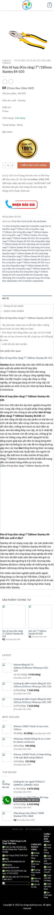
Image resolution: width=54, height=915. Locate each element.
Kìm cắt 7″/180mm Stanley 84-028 (37, 632)
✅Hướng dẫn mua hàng (35, 855)
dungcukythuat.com (10, 868)
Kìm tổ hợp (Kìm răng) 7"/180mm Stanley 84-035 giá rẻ (26, 256)
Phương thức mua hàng (35, 864)
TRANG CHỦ (17, 829)
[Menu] (4, 5)
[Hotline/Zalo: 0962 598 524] (7, 800)
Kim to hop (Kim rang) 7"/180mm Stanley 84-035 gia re (26, 260)
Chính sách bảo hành (47, 886)
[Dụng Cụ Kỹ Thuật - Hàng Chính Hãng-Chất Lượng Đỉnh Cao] (27, 5)
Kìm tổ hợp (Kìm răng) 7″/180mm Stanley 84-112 (26, 358)
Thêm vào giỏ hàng (33, 165)
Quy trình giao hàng (48, 895)
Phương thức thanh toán (35, 872)
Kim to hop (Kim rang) (35, 226)
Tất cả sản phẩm (33, 829)
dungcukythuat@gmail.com (13, 862)
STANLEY (6, 61)
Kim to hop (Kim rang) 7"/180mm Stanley (19, 235)
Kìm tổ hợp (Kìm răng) (15, 226)
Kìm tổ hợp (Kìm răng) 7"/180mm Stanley (30, 232)
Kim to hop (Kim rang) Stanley (31, 281)
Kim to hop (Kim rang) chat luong (26, 278)
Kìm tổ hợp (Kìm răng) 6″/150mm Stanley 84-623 (13, 633)
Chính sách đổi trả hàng (47, 878)
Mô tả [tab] (5, 298)
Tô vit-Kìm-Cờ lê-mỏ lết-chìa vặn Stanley (29, 221)
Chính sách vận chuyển (47, 869)
